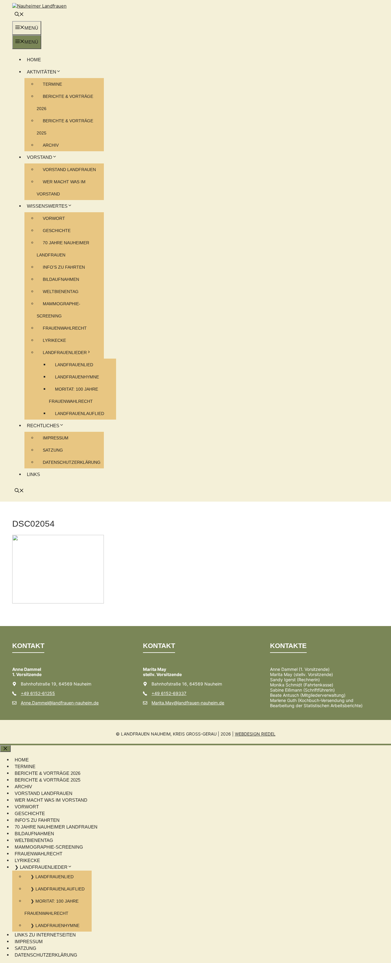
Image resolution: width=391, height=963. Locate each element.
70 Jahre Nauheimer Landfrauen (56, 826)
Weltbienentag (61, 291)
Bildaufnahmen (61, 279)
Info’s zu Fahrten (64, 267)
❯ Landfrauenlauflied (58, 888)
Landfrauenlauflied (79, 413)
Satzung (53, 450)
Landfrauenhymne (77, 376)
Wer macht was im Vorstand (51, 800)
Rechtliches (43, 425)
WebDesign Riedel (255, 733)
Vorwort (54, 218)
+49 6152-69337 (169, 693)
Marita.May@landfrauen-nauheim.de (188, 702)
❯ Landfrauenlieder (41, 867)
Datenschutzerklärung (71, 462)
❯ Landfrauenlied (52, 876)
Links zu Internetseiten (45, 934)
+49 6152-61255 (38, 693)
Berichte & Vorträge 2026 (47, 773)
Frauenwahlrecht (65, 328)
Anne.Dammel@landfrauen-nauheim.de (60, 702)
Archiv (51, 145)
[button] (19, 14)
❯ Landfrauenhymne (55, 925)
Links (33, 474)
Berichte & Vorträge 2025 (47, 779)
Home (34, 59)
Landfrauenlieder (65, 352)
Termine (52, 84)
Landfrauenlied (74, 364)
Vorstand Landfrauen (69, 169)
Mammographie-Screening (49, 847)
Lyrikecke (54, 340)
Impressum (55, 437)
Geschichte (57, 230)
